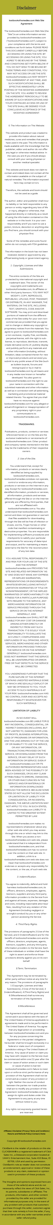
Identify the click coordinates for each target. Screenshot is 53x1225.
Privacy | (26, 1131)
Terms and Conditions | (39, 1131)
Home (42, 1134)
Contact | (36, 1134)
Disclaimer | (18, 1131)
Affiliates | (8, 1131)
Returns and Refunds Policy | (20, 1134)
